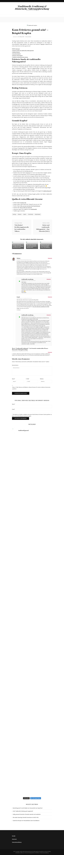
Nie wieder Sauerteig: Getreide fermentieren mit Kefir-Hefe (31, 246)
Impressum (14, 839)
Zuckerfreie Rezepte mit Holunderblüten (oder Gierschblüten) (45, 246)
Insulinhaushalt (33, 209)
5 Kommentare (28, 36)
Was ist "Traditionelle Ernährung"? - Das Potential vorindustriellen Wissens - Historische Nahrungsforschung (30, 349)
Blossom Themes (24, 852)
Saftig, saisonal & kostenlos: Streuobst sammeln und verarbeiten (27, 814)
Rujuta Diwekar (37, 214)
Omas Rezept (30, 214)
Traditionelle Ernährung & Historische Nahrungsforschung (32, 7)
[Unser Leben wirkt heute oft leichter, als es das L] (32, 493)
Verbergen (17, 48)
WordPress (38, 852)
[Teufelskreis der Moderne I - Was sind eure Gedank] (45, 452)
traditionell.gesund (47, 191)
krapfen (24, 214)
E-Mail (27, 378)
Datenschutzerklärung (16, 842)
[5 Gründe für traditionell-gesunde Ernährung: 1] (18, 472)
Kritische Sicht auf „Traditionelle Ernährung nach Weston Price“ (18, 246)
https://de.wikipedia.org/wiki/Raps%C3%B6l (40, 306)
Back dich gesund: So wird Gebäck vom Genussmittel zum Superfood (27, 808)
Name (13, 378)
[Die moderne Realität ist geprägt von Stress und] (45, 626)
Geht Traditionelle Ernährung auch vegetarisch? (23, 811)
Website (42, 378)
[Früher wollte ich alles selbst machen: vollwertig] (18, 603)
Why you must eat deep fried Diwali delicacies (30, 206)
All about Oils (23, 202)
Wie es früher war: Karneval (26, 207)
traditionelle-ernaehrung (27, 279)
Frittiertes (19, 214)
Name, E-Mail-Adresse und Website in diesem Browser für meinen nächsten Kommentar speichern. (31, 388)
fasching (14, 214)
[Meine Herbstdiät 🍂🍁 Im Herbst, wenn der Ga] (32, 747)
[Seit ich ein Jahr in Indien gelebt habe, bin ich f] (45, 732)
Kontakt (13, 836)
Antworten (50, 258)
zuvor (22, 78)
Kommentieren (15, 365)
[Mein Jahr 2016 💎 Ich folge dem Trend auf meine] (32, 571)
